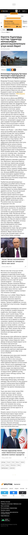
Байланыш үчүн (17, 504)
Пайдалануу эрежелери (7, 504)
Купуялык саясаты (5, 510)
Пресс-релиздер (5, 506)
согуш (2, 465)
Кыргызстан (4, 488)
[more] (25, 266)
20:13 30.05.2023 (5, 49)
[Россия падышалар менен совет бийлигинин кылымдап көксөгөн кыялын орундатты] (14, 439)
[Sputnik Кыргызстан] (5, 11)
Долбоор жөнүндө (5, 501)
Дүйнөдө (3, 462)
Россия (8, 462)
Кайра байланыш (5, 515)
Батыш (17, 462)
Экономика (13, 465)
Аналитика (12, 468)
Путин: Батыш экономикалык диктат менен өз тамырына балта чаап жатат (13, 261)
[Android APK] (5, 520)
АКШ (13, 462)
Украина (22, 462)
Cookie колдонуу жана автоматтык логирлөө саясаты (9, 512)
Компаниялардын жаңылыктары (9, 508)
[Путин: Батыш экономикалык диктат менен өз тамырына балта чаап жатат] (14, 247)
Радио (16, 488)
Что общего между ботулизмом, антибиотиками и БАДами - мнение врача (12, 24)
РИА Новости (20, 94)
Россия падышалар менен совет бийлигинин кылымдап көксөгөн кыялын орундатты (13, 453)
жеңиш (7, 465)
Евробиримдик (4, 468)
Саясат (18, 465)
